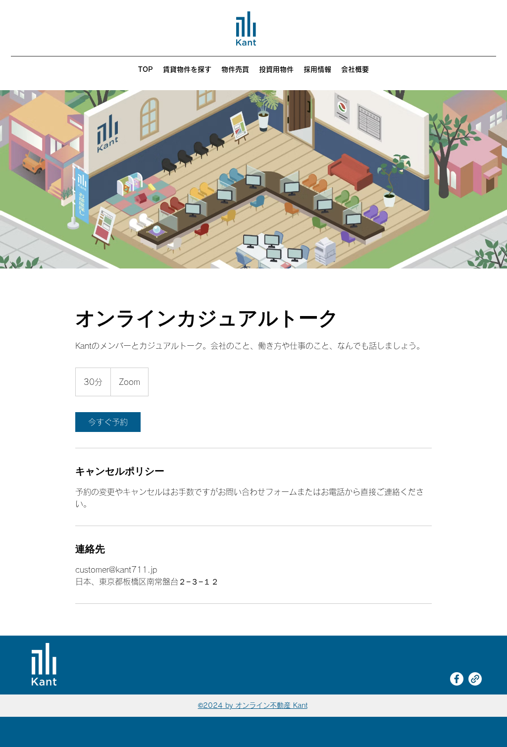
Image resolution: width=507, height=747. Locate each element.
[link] (108, 422)
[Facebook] (456, 679)
